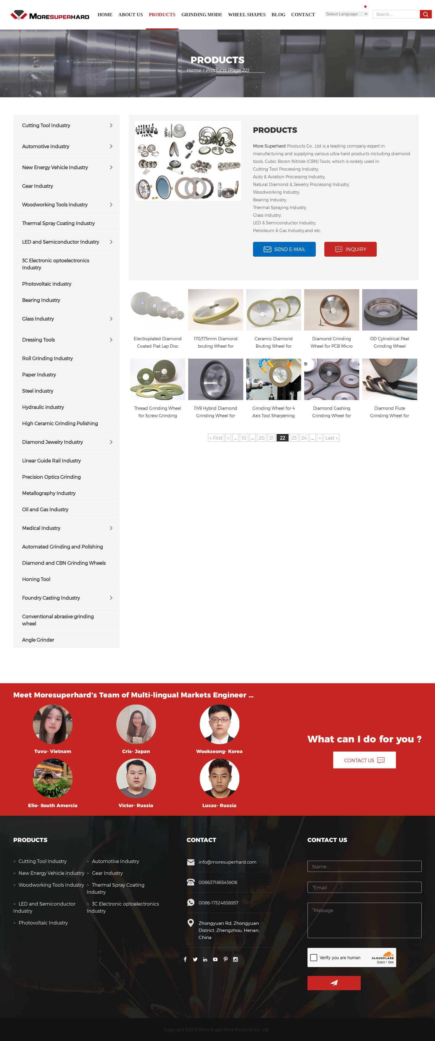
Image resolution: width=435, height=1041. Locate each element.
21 (271, 438)
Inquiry (356, 249)
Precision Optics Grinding (51, 477)
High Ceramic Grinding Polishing (60, 423)
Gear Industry (37, 186)
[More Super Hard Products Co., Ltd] (49, 15)
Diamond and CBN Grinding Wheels (64, 563)
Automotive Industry (45, 146)
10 (243, 438)
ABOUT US (130, 14)
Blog (278, 14)
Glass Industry (38, 318)
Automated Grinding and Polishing (62, 546)
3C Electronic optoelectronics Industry (55, 264)
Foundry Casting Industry (51, 597)
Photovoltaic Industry (46, 283)
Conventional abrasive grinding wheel (58, 619)
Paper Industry (39, 374)
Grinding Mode (201, 14)
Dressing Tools (38, 339)
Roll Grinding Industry (47, 358)
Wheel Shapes (247, 14)
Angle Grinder (38, 639)
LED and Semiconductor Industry (60, 242)
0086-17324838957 (218, 902)
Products (162, 14)
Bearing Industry (41, 300)
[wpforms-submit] (334, 983)
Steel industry (37, 391)
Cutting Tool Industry (46, 125)
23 (294, 438)
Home (105, 14)
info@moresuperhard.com (228, 861)
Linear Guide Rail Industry (51, 460)
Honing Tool (36, 579)
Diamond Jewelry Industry (52, 442)
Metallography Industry (48, 493)
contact (303, 14)
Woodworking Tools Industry (55, 204)
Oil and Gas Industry (45, 509)
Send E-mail (289, 249)
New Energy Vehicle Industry (55, 167)
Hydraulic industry (43, 407)
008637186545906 (218, 882)
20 (262, 438)
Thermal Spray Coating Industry (58, 223)
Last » (332, 438)
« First (216, 438)
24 (304, 438)
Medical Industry (41, 528)
